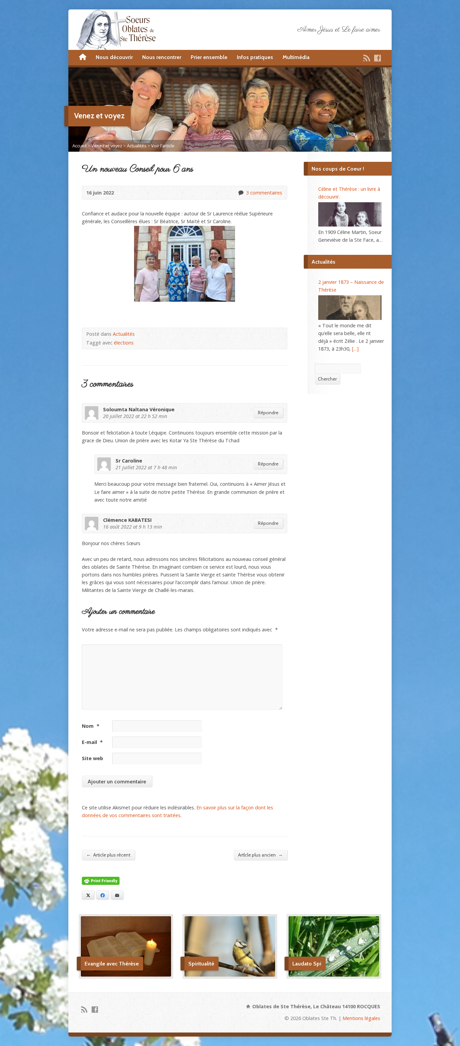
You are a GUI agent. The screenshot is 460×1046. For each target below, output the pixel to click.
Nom (90, 726)
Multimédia (296, 57)
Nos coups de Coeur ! (337, 169)
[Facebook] (377, 58)
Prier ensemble (209, 57)
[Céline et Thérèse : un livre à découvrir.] (350, 214)
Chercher (327, 379)
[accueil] (82, 57)
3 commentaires (240, 193)
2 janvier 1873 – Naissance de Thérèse (351, 286)
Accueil (79, 146)
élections (124, 342)
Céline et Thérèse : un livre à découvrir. (349, 193)
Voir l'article (162, 146)
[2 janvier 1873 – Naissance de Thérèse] (350, 307)
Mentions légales (361, 1018)
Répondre (268, 413)
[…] (355, 349)
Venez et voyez (106, 146)
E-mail (92, 742)
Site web (92, 758)
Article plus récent (108, 854)
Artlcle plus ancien (260, 854)
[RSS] (366, 58)
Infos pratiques (255, 57)
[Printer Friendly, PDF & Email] (101, 881)
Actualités (136, 146)
